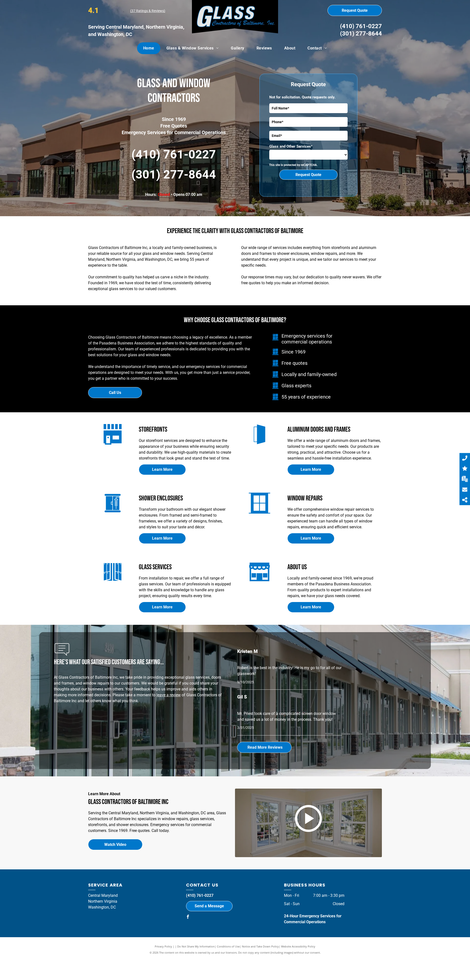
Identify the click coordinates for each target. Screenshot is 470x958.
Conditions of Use (228, 946)
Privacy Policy (163, 946)
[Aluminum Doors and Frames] (259, 445)
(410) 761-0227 (361, 26)
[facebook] (188, 917)
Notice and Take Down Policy (260, 946)
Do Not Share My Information (196, 946)
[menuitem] (148, 48)
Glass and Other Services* (291, 146)
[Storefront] (259, 582)
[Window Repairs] (259, 514)
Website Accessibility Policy (298, 946)
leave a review (168, 695)
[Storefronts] (112, 445)
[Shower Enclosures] (112, 514)
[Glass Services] (112, 582)
